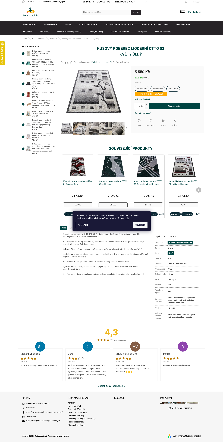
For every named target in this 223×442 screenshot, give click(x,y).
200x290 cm (158, 89)
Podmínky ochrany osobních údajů (82, 419)
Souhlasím (140, 225)
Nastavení (83, 225)
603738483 (30, 408)
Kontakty (87, 2)
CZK (187, 2)
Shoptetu (197, 436)
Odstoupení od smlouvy (77, 412)
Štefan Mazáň (185, 436)
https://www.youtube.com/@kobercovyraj (43, 421)
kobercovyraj (31, 416)
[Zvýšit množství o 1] (146, 104)
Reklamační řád (103, 2)
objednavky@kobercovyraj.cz (38, 403)
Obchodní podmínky (76, 415)
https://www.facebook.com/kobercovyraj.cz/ (44, 412)
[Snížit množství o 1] (146, 107)
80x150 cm (173, 89)
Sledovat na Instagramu (182, 408)
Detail (78, 205)
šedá (171, 253)
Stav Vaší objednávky (76, 425)
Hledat (136, 12)
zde (127, 218)
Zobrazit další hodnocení (110, 386)
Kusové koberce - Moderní (180, 243)
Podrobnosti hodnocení (101, 62)
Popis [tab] (64, 228)
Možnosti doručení (142, 99)
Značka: (121, 62)
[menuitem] (29, 24)
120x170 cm (151, 214)
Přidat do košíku (174, 106)
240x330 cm (142, 89)
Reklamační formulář (125, 2)
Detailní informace (142, 113)
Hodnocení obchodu (76, 422)
